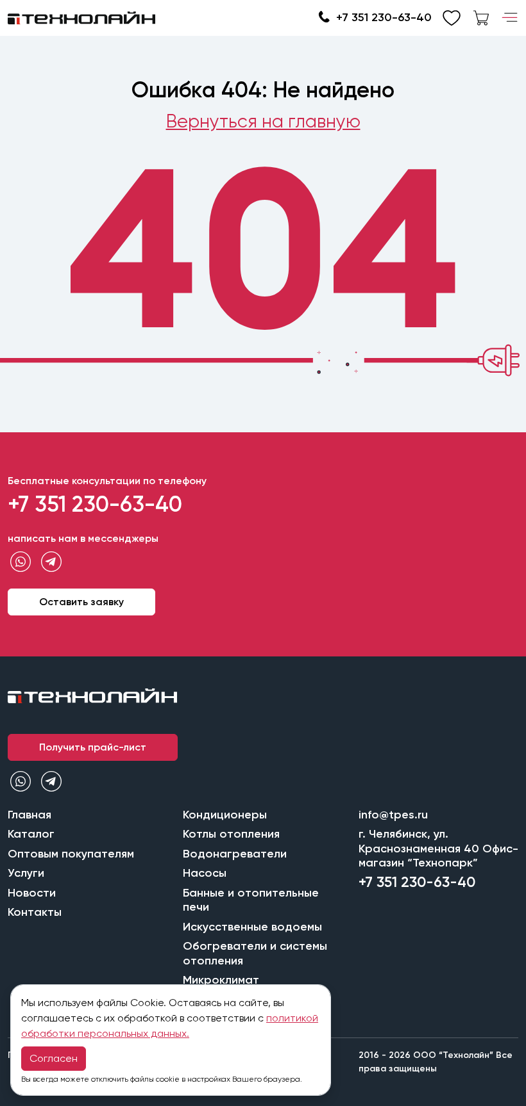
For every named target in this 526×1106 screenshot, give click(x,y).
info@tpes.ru (393, 815)
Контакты (35, 912)
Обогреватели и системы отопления (255, 953)
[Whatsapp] (20, 562)
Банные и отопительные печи (251, 900)
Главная (29, 815)
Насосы (204, 873)
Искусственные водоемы (252, 927)
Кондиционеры (225, 815)
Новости (32, 893)
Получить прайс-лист (92, 747)
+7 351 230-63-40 (384, 17)
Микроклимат (221, 980)
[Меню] (509, 18)
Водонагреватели (235, 854)
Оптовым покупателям (71, 854)
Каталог (31, 834)
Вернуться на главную (263, 121)
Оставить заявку (81, 602)
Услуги (26, 873)
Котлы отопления (231, 834)
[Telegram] (51, 562)
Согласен (54, 1058)
